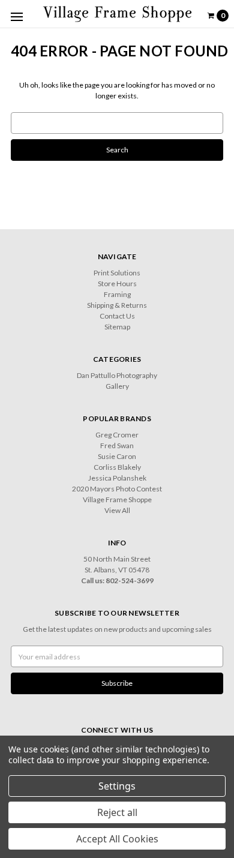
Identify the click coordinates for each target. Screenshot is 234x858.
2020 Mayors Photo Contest (117, 488)
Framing (117, 294)
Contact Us (117, 315)
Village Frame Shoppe (117, 499)
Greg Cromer (117, 434)
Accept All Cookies (117, 838)
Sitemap (117, 326)
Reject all (117, 812)
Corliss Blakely (117, 467)
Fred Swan (117, 445)
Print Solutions (117, 272)
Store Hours (117, 283)
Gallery (117, 386)
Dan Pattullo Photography (117, 375)
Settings (117, 786)
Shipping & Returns (117, 305)
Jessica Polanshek (117, 477)
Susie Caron (117, 456)
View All (117, 510)
